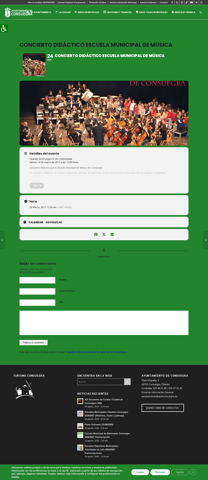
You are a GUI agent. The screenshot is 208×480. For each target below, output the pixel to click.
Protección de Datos (97, 2)
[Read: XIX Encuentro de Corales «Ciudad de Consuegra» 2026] (80, 401)
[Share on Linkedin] (112, 235)
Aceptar (140, 472)
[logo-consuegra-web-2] (21, 12)
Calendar (36, 222)
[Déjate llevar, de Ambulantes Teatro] (205, 240)
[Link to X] (177, 2)
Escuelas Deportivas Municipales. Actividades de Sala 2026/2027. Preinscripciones (102, 449)
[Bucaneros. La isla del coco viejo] (2, 240)
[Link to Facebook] (172, 2)
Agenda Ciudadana (148, 2)
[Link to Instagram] (181, 2)
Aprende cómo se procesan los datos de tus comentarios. (97, 352)
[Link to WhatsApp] (201, 2)
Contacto (164, 2)
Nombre (63, 279)
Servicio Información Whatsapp (123, 2)
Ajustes (180, 472)
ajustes (15, 476)
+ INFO (33, 178)
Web (61, 302)
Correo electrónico (68, 291)
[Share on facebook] (96, 235)
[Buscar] (200, 12)
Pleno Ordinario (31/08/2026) (99, 424)
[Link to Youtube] (191, 2)
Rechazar (160, 472)
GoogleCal (54, 222)
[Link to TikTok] (186, 2)
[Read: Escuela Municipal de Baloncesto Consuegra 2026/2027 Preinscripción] (80, 435)
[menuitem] (41, 2)
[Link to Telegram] (196, 2)
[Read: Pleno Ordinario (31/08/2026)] (80, 426)
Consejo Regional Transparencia (72, 2)
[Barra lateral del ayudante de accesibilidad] (4, 28)
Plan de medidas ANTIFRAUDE (41, 2)
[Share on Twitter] (104, 235)
